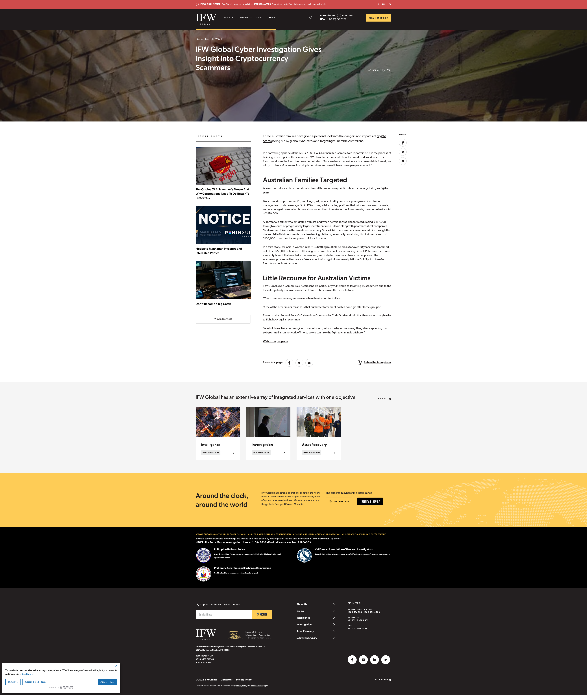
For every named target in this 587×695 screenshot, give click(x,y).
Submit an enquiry (378, 17)
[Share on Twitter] (299, 363)
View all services (223, 319)
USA (389, 4)
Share (375, 70)
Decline (13, 682)
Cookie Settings (35, 682)
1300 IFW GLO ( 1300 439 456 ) (364, 611)
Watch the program (275, 341)
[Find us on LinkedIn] (374, 659)
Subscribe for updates (377, 362)
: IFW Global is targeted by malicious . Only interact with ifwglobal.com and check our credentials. (263, 4)
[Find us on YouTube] (363, 659)
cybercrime (270, 332)
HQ (378, 4)
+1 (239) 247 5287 (357, 627)
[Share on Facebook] (289, 363)
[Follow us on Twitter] (385, 659)
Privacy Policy (241, 686)
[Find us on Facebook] (352, 659)
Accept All (107, 682)
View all (383, 399)
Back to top (381, 680)
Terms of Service (257, 686)
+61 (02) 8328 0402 (358, 619)
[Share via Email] (309, 363)
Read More (27, 674)
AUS (383, 4)
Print (388, 70)
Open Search (310, 17)
